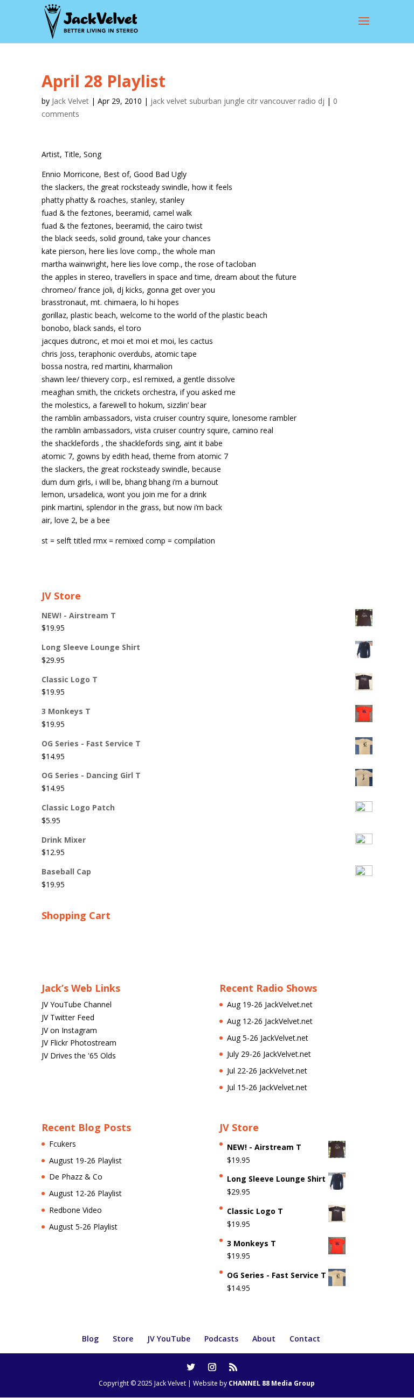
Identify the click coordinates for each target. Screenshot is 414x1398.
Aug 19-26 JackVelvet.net (270, 1004)
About (263, 1338)
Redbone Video (75, 1210)
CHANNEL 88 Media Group (272, 1383)
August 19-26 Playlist (85, 1160)
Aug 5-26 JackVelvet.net (267, 1038)
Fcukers (62, 1144)
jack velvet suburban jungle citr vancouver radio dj (237, 101)
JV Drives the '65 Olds (79, 1055)
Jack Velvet (70, 101)
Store (123, 1338)
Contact (304, 1338)
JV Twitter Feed (68, 1017)
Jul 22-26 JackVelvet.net (267, 1070)
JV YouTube (168, 1338)
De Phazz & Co (75, 1176)
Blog (90, 1338)
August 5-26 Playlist (83, 1227)
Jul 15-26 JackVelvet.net (267, 1087)
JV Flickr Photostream (79, 1042)
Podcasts (221, 1338)
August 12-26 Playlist (85, 1193)
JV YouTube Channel (77, 1004)
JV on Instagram (69, 1030)
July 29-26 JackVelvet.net (269, 1054)
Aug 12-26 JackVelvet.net (270, 1021)
